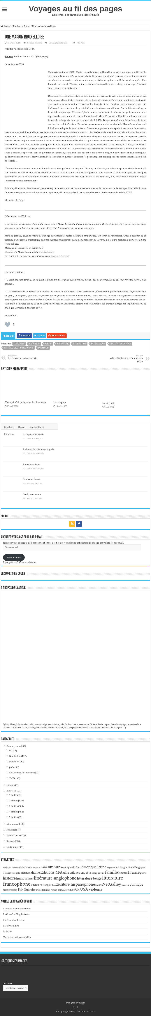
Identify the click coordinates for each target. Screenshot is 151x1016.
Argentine (111, 868)
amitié (43, 867)
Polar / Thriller (13, 835)
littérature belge (120, 344)
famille (111, 872)
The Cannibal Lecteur (14, 920)
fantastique (98, 344)
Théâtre (13, 778)
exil (102, 873)
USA (84, 889)
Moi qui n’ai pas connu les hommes (25, 402)
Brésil (48, 344)
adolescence (24, 867)
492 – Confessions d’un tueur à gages (126, 358)
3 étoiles (13, 806)
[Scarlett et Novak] (12, 484)
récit (64, 890)
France (134, 872)
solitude (43, 348)
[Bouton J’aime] (7, 324)
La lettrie (7, 931)
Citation (10, 785)
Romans (38, 43)
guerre (143, 873)
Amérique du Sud (70, 867)
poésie (12, 767)
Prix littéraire (27, 889)
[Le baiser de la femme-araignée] (12, 454)
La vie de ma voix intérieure (17, 908)
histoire (9, 878)
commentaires (37, 426)
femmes (122, 872)
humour (21, 878)
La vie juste (108, 402)
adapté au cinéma (10, 867)
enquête (86, 872)
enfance (75, 872)
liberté (30, 878)
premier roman (10, 889)
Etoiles (16, 26)
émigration (79, 344)
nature (98, 884)
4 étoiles (26, 26)
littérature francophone (18, 348)
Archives (7, 983)
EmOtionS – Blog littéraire (16, 914)
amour (54, 866)
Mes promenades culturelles (17, 937)
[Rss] (72, 524)
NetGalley (111, 884)
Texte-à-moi (12, 846)
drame (35, 872)
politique (136, 884)
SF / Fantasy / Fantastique (22, 772)
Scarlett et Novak (31, 479)
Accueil (7, 26)
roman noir (56, 889)
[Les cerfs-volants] (12, 469)
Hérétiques (59, 402)
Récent (21, 426)
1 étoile (13, 795)
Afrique (34, 867)
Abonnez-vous (13, 557)
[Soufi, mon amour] (12, 499)
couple (16, 873)
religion (46, 889)
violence (96, 889)
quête (39, 890)
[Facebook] (79, 524)
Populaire (9, 426)
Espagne (96, 872)
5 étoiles (13, 817)
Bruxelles (62, 344)
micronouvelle (13, 824)
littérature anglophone (55, 878)
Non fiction (15, 756)
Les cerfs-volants (31, 464)
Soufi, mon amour (32, 494)
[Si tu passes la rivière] (12, 439)
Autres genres (13, 746)
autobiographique (125, 867)
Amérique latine (93, 867)
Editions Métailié (54, 872)
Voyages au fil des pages (75, 8)
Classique (8, 872)
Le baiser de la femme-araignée (38, 449)
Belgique (34, 344)
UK (77, 889)
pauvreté (125, 885)
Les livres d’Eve (11, 925)
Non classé (11, 829)
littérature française (42, 884)
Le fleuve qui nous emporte (22, 357)
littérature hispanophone (74, 884)
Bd (10, 750)
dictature (26, 872)
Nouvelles (14, 761)
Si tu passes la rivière (33, 434)
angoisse (19, 344)
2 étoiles (13, 800)
